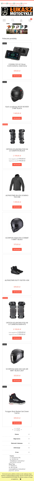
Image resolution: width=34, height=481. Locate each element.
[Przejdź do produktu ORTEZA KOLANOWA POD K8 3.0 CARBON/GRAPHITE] (17, 310)
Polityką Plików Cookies (13, 475)
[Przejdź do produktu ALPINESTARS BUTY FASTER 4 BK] (17, 267)
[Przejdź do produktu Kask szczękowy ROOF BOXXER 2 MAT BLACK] (17, 94)
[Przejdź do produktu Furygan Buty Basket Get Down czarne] (17, 399)
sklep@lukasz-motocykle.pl (17, 461)
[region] (17, 28)
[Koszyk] (29, 20)
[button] (4, 20)
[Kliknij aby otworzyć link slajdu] (17, 28)
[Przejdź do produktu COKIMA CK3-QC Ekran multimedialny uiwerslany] (17, 53)
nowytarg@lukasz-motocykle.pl (17, 469)
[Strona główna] (17, 11)
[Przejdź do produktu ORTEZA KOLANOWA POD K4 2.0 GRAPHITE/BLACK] (17, 136)
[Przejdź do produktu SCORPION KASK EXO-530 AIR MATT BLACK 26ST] (17, 356)
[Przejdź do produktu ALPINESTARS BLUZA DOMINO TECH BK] (17, 183)
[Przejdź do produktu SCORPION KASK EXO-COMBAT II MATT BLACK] (17, 225)
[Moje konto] (21, 20)
